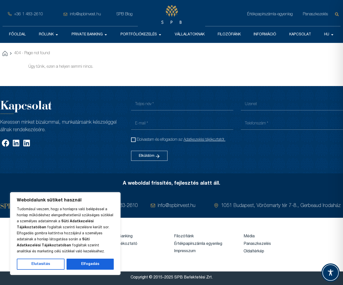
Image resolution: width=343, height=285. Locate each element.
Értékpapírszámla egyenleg (198, 244)
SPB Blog (125, 14)
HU (326, 34)
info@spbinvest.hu (85, 14)
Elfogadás (90, 264)
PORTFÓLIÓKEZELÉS (139, 34)
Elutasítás (40, 264)
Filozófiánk (184, 237)
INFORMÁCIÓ (265, 34)
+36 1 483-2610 (28, 14)
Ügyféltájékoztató (120, 244)
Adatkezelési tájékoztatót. (204, 140)
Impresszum (185, 251)
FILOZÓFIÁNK (229, 34)
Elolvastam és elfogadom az (181, 140)
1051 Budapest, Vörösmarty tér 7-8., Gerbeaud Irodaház (281, 205)
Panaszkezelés (315, 14)
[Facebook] (5, 143)
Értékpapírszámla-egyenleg (270, 14)
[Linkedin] (16, 143)
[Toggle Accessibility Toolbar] (330, 272)
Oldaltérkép (254, 252)
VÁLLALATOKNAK (190, 34)
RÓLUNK (46, 34)
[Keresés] (337, 14)
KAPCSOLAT (300, 34)
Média (249, 237)
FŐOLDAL (17, 34)
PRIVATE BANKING (87, 34)
